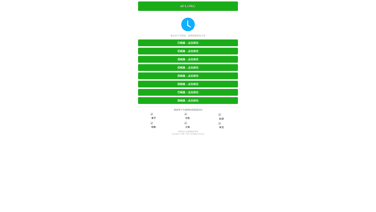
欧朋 (221, 118)
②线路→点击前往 (188, 51)
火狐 (187, 127)
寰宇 (153, 118)
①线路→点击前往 (188, 42)
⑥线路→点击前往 (188, 84)
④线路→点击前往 (188, 67)
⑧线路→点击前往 (188, 100)
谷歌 (187, 118)
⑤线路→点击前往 (188, 75)
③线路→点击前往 (188, 59)
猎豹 (153, 127)
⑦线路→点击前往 (188, 92)
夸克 (221, 127)
